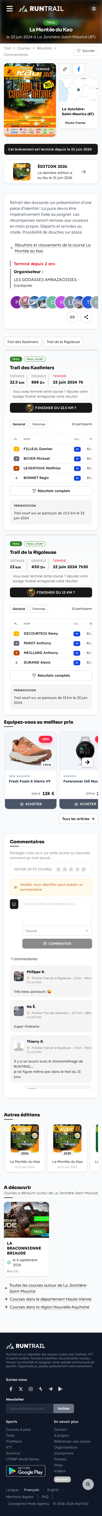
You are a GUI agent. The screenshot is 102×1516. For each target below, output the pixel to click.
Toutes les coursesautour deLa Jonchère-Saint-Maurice (48, 1288)
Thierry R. (35, 1041)
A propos (61, 1435)
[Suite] (87, 762)
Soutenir (62, 1479)
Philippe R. (36, 972)
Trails (10, 1435)
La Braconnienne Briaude (24, 1248)
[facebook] (79, 69)
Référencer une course (72, 1441)
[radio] (58, 869)
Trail (7, 48)
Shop (58, 1465)
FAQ (45, 1496)
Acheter (33, 804)
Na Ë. (31, 1006)
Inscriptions (64, 1453)
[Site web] (65, 69)
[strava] (41, 1389)
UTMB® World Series (22, 1459)
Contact (60, 1429)
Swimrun (13, 1453)
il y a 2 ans (34, 982)
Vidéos (60, 1471)
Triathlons (14, 1441)
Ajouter (88, 50)
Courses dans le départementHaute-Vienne (50, 1299)
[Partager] (86, 317)
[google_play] (60, 1389)
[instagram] (31, 1389)
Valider (64, 1408)
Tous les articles (75, 819)
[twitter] (21, 1389)
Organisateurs (65, 1447)
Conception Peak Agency (28, 1503)
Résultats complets (54, 491)
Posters (60, 1459)
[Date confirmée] (9, 1262)
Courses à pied (18, 1429)
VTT (9, 1447)
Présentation (25, 505)
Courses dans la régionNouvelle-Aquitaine (49, 1306)
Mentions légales (20, 1496)
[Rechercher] (88, 1484)
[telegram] (50, 1389)
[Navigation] (9, 9)
